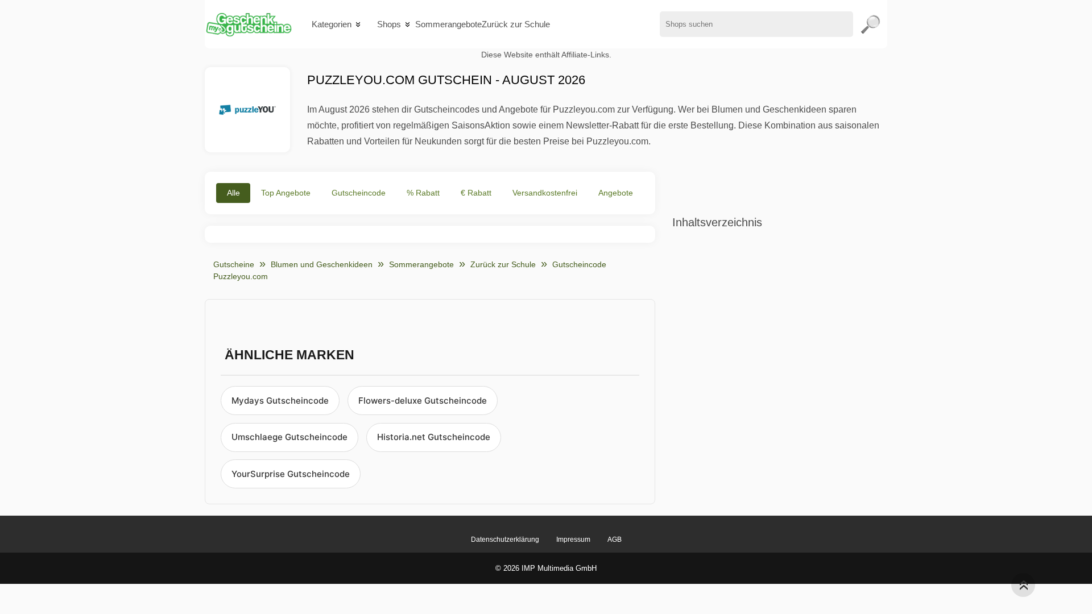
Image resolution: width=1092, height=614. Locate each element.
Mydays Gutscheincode (280, 400)
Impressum (573, 540)
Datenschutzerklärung (505, 540)
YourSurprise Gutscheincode (290, 473)
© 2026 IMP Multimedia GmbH (546, 568)
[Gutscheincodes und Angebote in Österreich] (248, 24)
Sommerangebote (448, 24)
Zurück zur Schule (516, 24)
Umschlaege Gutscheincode (289, 437)
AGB (614, 540)
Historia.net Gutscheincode (433, 437)
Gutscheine (233, 264)
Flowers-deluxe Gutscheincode (422, 400)
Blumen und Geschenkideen (322, 264)
